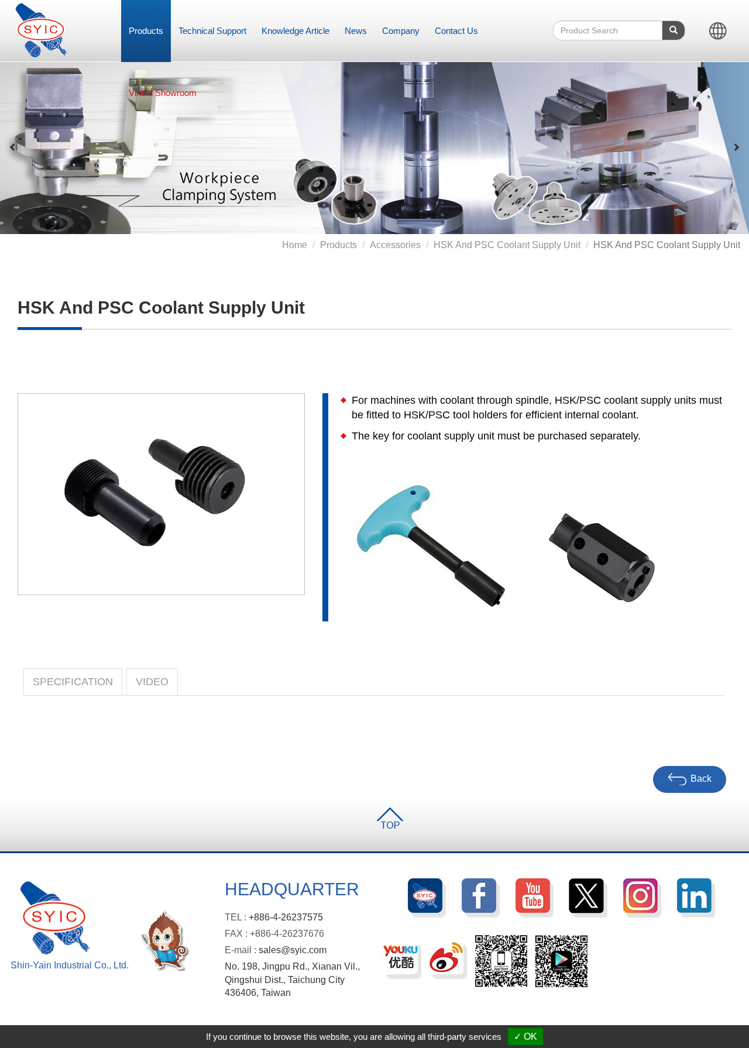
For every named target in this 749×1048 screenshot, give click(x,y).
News (356, 31)
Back (701, 779)
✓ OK (525, 1037)
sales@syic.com (293, 950)
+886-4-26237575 (286, 917)
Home (294, 245)
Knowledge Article (295, 31)
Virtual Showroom (163, 93)
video (152, 682)
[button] (13, 147)
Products (146, 31)
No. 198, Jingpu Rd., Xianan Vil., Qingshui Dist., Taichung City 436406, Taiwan (292, 979)
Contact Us (456, 31)
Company (401, 31)
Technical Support (212, 31)
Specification (73, 682)
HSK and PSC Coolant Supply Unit (507, 245)
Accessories (395, 245)
